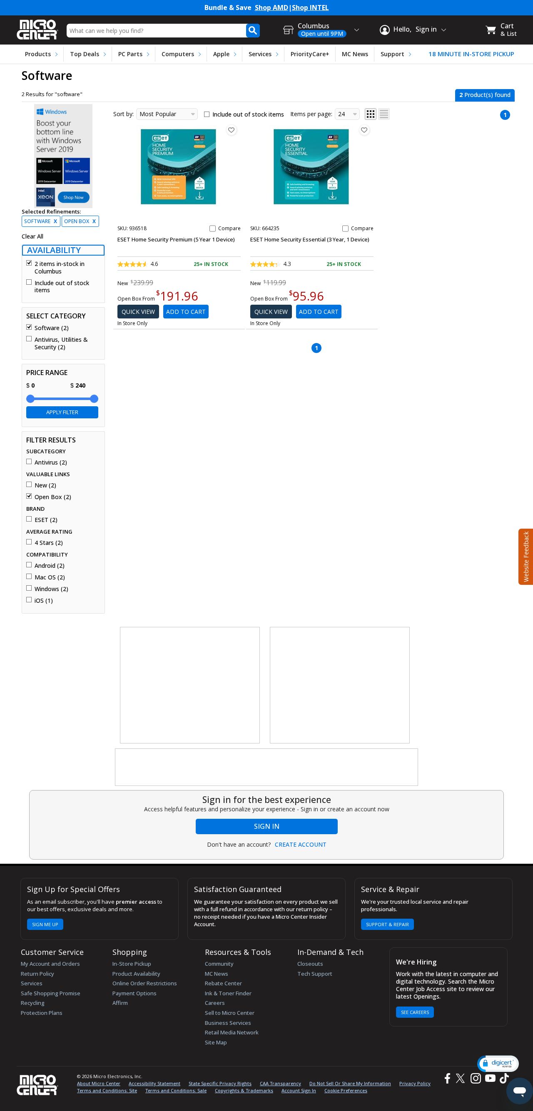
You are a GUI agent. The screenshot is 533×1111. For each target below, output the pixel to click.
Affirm (120, 1003)
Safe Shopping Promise (50, 993)
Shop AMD (271, 7)
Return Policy (37, 973)
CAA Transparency (280, 1083)
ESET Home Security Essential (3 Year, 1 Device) (309, 239)
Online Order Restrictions (144, 983)
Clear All (32, 236)
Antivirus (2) (51, 462)
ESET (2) (46, 520)
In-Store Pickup (131, 963)
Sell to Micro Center (229, 1013)
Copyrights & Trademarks (244, 1090)
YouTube (490, 1078)
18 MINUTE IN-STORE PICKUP (471, 54)
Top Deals (84, 54)
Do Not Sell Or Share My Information (350, 1083)
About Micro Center (98, 1083)
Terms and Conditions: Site (107, 1090)
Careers (215, 1003)
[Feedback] (525, 556)
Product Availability (136, 973)
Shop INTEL (310, 7)
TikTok (503, 1078)
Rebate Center (223, 983)
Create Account (300, 844)
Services (260, 54)
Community (219, 963)
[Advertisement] (190, 685)
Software (40, 221)
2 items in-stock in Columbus (60, 267)
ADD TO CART (186, 312)
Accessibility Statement (154, 1083)
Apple (221, 54)
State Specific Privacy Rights (220, 1083)
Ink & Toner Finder (228, 993)
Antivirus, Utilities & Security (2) (61, 343)
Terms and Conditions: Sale (176, 1090)
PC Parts (130, 54)
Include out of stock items (62, 286)
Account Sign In (298, 1090)
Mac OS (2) (50, 577)
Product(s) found (485, 95)
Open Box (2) (53, 497)
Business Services (228, 1022)
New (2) (45, 485)
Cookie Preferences (345, 1090)
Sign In (266, 826)
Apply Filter (62, 412)
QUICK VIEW (138, 312)
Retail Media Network (232, 1032)
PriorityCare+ (310, 54)
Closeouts (310, 963)
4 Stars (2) (49, 543)
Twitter (461, 1078)
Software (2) (52, 328)
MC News (355, 54)
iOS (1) (44, 600)
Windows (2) (51, 589)
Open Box (80, 221)
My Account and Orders (50, 963)
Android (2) (50, 565)
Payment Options (134, 993)
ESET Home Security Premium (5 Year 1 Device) (176, 239)
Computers (178, 54)
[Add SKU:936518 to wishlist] (232, 130)
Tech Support (314, 973)
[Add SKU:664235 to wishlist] (364, 130)
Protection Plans (41, 1013)
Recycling (33, 1003)
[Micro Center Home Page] (37, 27)
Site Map (216, 1042)
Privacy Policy (415, 1083)
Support (392, 54)
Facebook (446, 1078)
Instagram (475, 1078)
